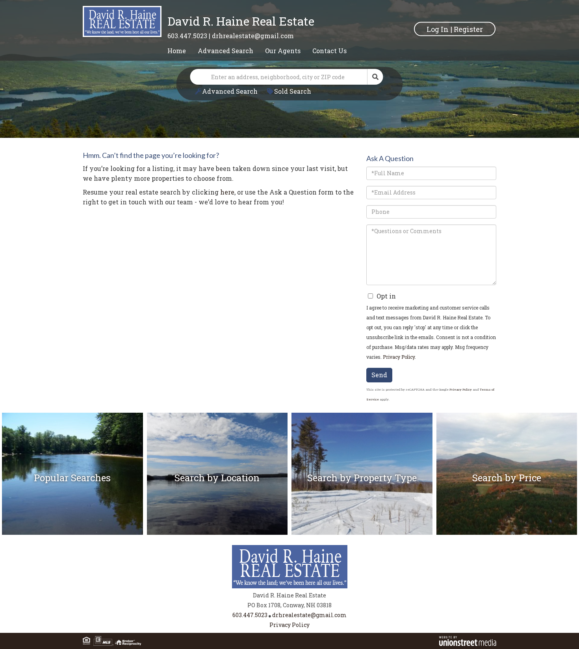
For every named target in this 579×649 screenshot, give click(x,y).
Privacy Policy (399, 357)
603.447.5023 (187, 36)
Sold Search (292, 91)
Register (468, 28)
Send (379, 375)
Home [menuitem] (176, 50)
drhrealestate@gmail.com (253, 36)
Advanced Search (230, 91)
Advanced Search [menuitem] (225, 50)
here (227, 192)
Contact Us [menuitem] (329, 50)
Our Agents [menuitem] (283, 50)
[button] (375, 77)
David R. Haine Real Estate (240, 21)
